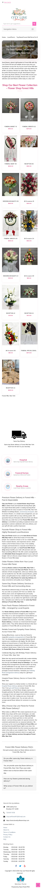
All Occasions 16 (29, 201)
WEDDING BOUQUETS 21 (10, 276)
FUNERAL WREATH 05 (10, 238)
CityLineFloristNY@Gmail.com (15, 816)
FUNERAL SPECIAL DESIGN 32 (29, 350)
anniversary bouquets (27, 511)
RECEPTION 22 (29, 313)
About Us (6, 830)
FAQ (4, 839)
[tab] (19, 759)
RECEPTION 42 (10, 388)
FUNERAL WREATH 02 (29, 126)
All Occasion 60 (11, 350)
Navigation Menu (10, 29)
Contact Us (6, 837)
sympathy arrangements (16, 637)
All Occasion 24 (29, 238)
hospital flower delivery (9, 686)
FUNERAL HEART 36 (11, 164)
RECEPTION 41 (10, 313)
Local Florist (11, 37)
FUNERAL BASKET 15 (11, 126)
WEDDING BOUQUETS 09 (10, 201)
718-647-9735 (10, 812)
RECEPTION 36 (29, 164)
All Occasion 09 (29, 276)
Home (4, 37)
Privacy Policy (7, 834)
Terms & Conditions (9, 832)
